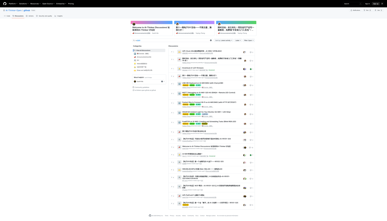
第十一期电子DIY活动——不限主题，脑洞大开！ (194, 28)
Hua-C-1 (184, 156)
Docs (197, 215)
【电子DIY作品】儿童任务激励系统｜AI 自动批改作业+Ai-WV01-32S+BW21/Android (206, 177)
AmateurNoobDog (187, 141)
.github (26, 10)
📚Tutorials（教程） (207, 87)
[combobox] (172, 40)
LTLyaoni (184, 190)
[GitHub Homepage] (150, 215)
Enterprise (60, 4)
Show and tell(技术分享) (206, 53)
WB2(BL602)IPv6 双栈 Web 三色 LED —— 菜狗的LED (202, 169)
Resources (34, 4)
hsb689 (184, 163)
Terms (166, 215)
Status (184, 215)
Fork (368, 10)
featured (185, 85)
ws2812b (205, 114)
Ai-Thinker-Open (14, 10)
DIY (205, 141)
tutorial (192, 85)
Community (190, 215)
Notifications (356, 10)
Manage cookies (211, 215)
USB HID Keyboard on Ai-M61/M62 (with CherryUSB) (202, 83)
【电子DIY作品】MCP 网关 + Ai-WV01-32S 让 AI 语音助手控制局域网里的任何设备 (211, 187)
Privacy (172, 215)
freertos (204, 123)
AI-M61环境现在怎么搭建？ (192, 154)
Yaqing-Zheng (200, 33)
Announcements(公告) (141, 33)
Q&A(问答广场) (204, 70)
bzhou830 (185, 207)
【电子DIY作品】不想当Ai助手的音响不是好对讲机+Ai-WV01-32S (206, 139)
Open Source (47, 4)
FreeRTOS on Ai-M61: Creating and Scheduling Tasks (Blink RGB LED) (209, 121)
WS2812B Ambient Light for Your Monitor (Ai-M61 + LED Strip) (206, 112)
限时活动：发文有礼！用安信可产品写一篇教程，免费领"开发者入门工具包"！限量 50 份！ (236, 28)
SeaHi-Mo (155, 33)
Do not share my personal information (227, 215)
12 (252, 147)
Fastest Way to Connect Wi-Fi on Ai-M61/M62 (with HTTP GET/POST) (209, 102)
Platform (12, 4)
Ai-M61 (198, 85)
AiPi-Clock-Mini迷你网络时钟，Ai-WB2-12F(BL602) (202, 51)
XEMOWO (185, 53)
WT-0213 (185, 180)
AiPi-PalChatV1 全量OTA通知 (193, 195)
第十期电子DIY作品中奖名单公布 (194, 131)
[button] (211, 40)
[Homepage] (4, 3)
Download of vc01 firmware (192, 68)
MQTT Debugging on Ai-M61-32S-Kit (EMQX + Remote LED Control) (208, 93)
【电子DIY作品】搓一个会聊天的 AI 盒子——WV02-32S (203, 161)
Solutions (23, 4)
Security (178, 215)
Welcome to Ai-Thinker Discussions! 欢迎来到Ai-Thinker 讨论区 (151, 28)
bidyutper (185, 70)
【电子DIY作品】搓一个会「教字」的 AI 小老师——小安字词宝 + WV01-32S (210, 203)
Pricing (71, 4)
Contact (202, 215)
